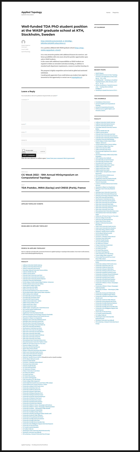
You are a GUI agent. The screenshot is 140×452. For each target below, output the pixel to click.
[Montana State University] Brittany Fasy (33, 323)
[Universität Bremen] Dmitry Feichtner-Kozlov (35, 384)
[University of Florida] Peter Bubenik (32, 403)
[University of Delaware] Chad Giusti (32, 398)
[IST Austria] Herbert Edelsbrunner (32, 309)
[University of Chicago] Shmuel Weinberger (34, 396)
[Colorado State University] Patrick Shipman (34, 278)
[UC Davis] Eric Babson (29, 372)
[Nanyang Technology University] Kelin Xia (34, 325)
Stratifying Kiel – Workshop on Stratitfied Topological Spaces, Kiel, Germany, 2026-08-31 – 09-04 (106, 81)
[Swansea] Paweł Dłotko (29, 360)
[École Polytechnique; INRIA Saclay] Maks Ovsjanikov (36, 292)
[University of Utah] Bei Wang (30, 425)
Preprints (116, 12)
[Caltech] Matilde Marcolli (29, 272)
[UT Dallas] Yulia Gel (28, 429)
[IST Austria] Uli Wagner (29, 311)
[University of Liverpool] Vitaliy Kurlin (32, 410)
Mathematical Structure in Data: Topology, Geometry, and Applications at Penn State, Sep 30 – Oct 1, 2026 (106, 76)
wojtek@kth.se (77, 77)
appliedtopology (25, 51)
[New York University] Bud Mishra (31, 326)
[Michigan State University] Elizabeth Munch (34, 319)
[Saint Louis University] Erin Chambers (33, 354)
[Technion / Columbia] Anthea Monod (32, 362)
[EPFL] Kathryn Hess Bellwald (30, 294)
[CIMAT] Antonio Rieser (29, 273)
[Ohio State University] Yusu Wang (32, 338)
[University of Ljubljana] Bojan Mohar (32, 412)
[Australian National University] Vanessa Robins (35, 270)
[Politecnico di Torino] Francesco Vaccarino (34, 343)
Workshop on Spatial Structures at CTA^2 (106, 90)
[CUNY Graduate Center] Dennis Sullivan (33, 284)
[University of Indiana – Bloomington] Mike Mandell (36, 408)
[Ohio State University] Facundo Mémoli (33, 331)
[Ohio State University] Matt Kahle (31, 333)
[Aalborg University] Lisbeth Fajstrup (32, 265)
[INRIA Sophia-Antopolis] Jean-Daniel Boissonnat (36, 307)
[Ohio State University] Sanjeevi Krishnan (33, 335)
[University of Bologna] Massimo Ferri (33, 393)
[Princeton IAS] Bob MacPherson (31, 347)
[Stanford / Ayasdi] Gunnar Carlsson (32, 357)
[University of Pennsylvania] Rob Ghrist (33, 417)
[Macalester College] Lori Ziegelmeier (32, 318)
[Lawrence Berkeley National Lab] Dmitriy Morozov (36, 316)
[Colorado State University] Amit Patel (32, 275)
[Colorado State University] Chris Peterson (34, 277)
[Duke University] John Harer (30, 289)
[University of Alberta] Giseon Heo (32, 389)
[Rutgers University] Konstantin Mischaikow (34, 350)
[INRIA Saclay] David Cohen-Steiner (32, 301)
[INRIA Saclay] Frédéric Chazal (30, 302)
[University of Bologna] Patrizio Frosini (33, 395)
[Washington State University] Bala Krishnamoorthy (36, 430)
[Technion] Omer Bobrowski (30, 364)
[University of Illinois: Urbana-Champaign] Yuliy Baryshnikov (39, 406)
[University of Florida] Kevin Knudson (32, 401)
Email (23, 132)
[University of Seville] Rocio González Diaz (34, 422)
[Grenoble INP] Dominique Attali (31, 297)
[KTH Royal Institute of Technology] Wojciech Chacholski (37, 314)
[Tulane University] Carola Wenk (31, 371)
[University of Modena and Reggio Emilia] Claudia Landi (37, 413)
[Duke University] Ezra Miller (30, 287)
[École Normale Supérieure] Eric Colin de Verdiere (35, 290)
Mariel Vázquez (99, 73)
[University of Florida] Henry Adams (32, 400)
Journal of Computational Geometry (105, 107)
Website (24, 140)
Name (23, 124)
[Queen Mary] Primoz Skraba (30, 348)
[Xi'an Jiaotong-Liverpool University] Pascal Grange (36, 434)
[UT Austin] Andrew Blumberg (30, 427)
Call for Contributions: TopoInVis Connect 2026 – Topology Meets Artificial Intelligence (106, 87)
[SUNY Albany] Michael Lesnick (31, 359)
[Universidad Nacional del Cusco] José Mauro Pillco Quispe (38, 383)
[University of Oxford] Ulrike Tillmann (33, 415)
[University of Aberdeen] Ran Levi (31, 388)
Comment (25, 99)
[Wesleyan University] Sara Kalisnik (32, 432)
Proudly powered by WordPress (40, 445)
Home (108, 12)
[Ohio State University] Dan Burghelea (32, 330)
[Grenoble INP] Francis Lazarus (31, 299)
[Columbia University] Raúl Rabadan (32, 280)
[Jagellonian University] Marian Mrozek (33, 313)
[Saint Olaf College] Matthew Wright (32, 355)
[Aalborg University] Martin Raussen (32, 266)
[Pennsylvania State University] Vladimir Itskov (35, 342)
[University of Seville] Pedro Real (31, 420)
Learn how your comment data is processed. (61, 158)
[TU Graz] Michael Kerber (29, 367)
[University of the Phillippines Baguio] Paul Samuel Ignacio (38, 424)
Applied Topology (31, 12)
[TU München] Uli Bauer (29, 369)
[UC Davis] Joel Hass (28, 374)
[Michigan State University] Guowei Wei (33, 321)
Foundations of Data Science (103, 102)
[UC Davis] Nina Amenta (29, 376)
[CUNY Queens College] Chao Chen (31, 285)
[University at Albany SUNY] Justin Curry (33, 386)
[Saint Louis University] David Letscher (33, 352)
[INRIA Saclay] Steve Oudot (30, 306)
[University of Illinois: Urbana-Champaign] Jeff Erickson (37, 405)
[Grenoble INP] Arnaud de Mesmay (32, 296)
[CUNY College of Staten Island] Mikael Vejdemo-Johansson (38, 282)
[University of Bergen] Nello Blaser (32, 391)
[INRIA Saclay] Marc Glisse (30, 304)
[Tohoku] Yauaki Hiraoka (29, 365)
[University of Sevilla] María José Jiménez (33, 418)
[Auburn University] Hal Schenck (31, 268)
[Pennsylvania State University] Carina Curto (34, 340)
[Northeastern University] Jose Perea (32, 328)
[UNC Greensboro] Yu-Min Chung (31, 379)
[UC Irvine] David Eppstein (29, 377)
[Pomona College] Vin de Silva (30, 345)
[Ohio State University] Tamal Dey (31, 336)
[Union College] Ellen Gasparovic (31, 381)
